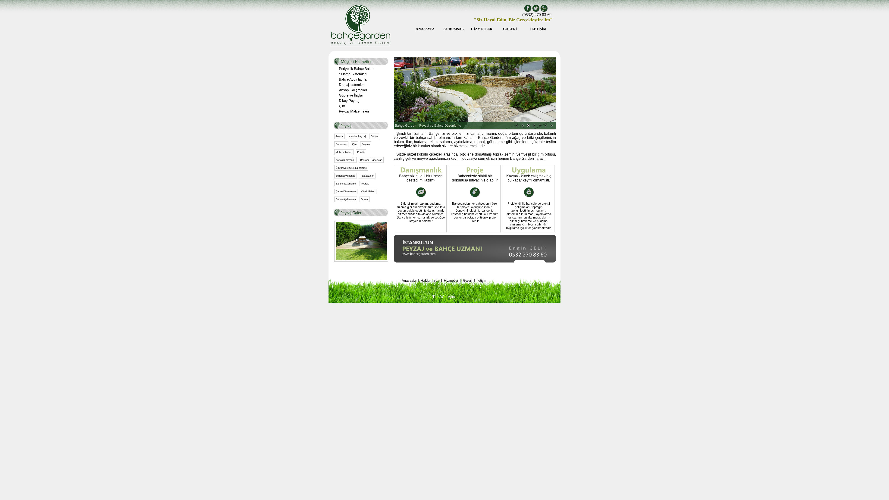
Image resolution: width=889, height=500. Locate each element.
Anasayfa (409, 280)
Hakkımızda (430, 280)
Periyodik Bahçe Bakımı (357, 69)
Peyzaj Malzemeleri (354, 111)
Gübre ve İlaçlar (351, 95)
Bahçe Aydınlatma (352, 79)
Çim (342, 106)
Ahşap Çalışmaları (353, 90)
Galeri (467, 280)
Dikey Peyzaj (349, 101)
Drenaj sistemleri (351, 85)
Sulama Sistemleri (352, 74)
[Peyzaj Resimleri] (361, 259)
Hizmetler (451, 280)
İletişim (482, 280)
